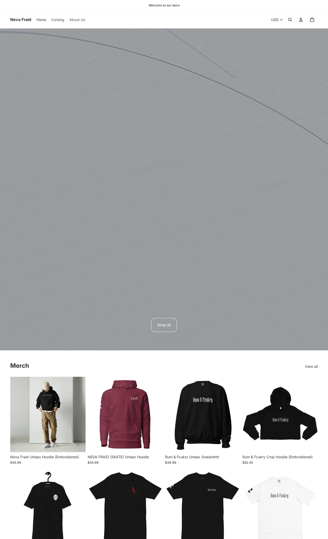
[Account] (300, 19)
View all (311, 366)
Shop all (164, 325)
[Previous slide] (18, 414)
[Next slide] (78, 414)
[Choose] (77, 444)
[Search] (290, 19)
